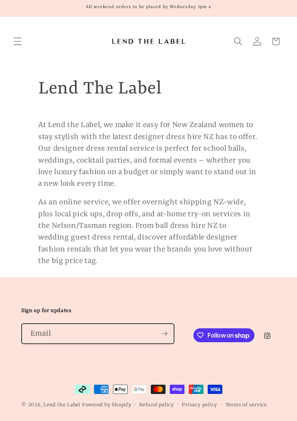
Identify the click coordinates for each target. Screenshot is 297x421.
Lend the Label (61, 404)
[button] (18, 41)
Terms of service (246, 404)
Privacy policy (199, 404)
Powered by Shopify (106, 404)
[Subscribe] (164, 333)
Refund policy (156, 404)
